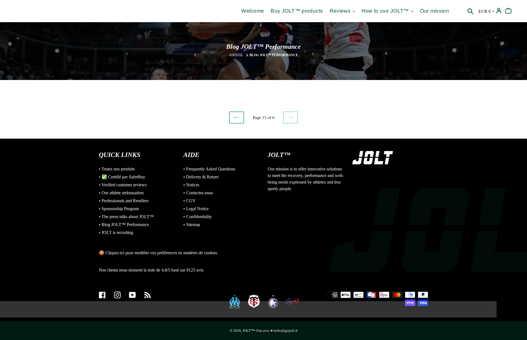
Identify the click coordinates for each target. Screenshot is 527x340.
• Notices (191, 184)
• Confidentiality (197, 216)
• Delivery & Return (200, 177)
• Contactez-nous (198, 192)
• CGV (189, 200)
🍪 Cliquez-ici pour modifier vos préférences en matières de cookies (158, 252)
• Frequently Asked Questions (209, 169)
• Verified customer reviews (123, 184)
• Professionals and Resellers (123, 200)
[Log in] (498, 10)
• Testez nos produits (117, 169)
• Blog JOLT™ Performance (124, 224)
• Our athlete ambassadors (121, 192)
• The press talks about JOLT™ (126, 216)
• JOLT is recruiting (116, 232)
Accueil (236, 55)
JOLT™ (248, 330)
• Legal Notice (196, 208)
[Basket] (508, 10)
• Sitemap (191, 224)
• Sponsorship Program (119, 208)
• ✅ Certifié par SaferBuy (122, 177)
